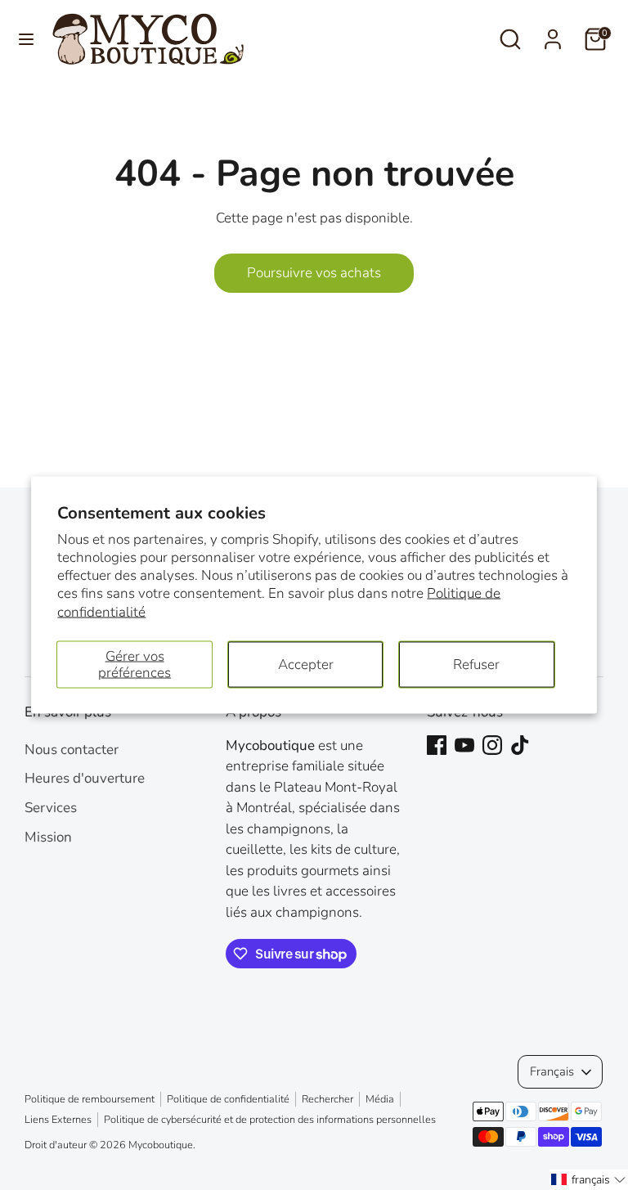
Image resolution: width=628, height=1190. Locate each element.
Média (380, 1099)
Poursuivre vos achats (314, 272)
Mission (48, 837)
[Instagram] (492, 745)
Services (51, 807)
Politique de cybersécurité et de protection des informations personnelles (270, 1119)
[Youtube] (464, 745)
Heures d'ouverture (85, 778)
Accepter (306, 663)
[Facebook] (436, 745)
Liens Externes (58, 1119)
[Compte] (552, 33)
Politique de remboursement (90, 1099)
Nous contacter (72, 749)
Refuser (476, 663)
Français (552, 1071)
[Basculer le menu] (26, 39)
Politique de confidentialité (228, 1099)
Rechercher (327, 1099)
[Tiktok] (520, 745)
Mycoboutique (160, 1145)
